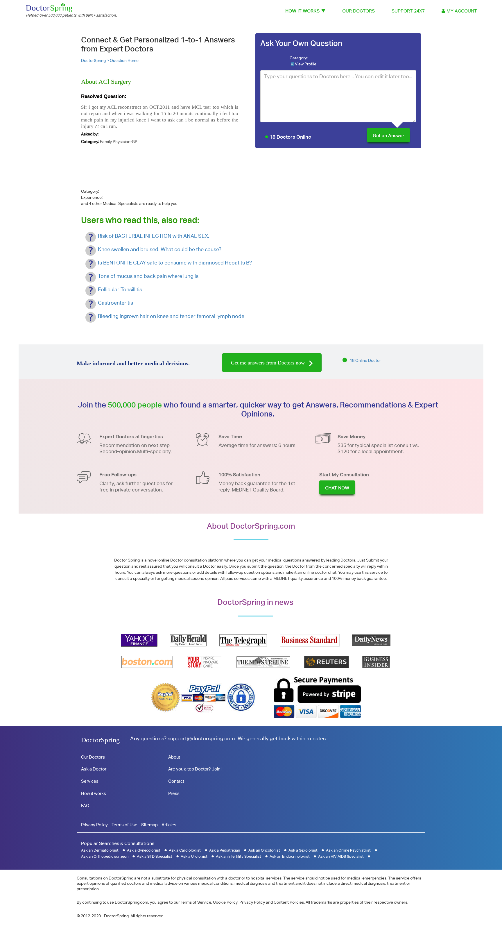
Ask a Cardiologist (185, 850)
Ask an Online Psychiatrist (348, 850)
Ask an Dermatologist (100, 850)
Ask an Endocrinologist (290, 856)
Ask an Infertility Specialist (238, 856)
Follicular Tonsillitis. (120, 289)
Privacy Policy (94, 824)
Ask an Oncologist (264, 850)
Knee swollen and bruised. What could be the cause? (159, 249)
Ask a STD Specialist (154, 856)
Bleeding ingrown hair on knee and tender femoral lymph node (171, 316)
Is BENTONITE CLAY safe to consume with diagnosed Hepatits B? (175, 263)
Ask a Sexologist (303, 850)
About (174, 757)
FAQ (85, 805)
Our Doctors (358, 11)
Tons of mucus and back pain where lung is (148, 276)
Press (174, 793)
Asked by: (89, 134)
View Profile (305, 64)
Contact (176, 781)
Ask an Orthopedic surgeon (104, 856)
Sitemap (149, 824)
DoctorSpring (100, 740)
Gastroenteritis (115, 303)
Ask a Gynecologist (143, 850)
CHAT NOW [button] (337, 488)
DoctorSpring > (95, 60)
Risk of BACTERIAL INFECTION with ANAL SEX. (153, 236)
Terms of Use (124, 824)
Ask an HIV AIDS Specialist (341, 856)
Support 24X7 (408, 11)
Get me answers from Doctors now (268, 363)
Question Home (124, 60)
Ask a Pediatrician (224, 850)
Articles (169, 824)
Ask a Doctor (93, 768)
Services (89, 781)
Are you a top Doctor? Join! (194, 768)
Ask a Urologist (194, 856)
